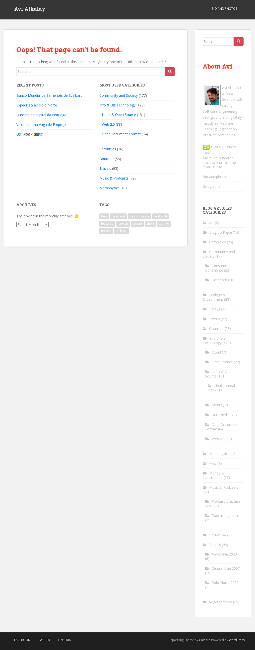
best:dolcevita (139, 216)
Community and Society (118, 95)
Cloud (216, 352)
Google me (212, 186)
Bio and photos (215, 176)
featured (107, 223)
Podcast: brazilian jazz (222, 503)
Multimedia (221, 414)
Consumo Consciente (216, 268)
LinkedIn (64, 640)
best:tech (160, 216)
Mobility (218, 405)
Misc (213, 463)
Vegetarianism (220, 602)
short (150, 223)
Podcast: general (225, 515)
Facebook (22, 640)
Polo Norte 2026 (225, 582)
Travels (105, 168)
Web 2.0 (108, 124)
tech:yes (121, 231)
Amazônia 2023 (224, 554)
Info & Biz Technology (117, 105)
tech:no (164, 223)
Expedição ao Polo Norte (36, 105)
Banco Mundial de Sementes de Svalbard (49, 95)
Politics (215, 535)
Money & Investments (213, 475)
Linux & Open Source (119, 114)
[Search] (170, 71)
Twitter (44, 640)
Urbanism (219, 280)
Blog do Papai (220, 232)
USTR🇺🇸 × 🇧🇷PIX (29, 134)
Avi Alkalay (29, 8)
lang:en (123, 223)
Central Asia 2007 (226, 568)
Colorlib (204, 640)
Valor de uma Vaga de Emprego (41, 124)
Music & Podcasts (113, 178)
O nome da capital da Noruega (41, 114)
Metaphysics (109, 188)
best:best (118, 216)
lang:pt (137, 223)
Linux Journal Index (221, 387)
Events (214, 318)
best (104, 216)
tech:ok (106, 231)
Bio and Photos (224, 8)
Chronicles (107, 149)
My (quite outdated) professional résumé (219, 160)
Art (211, 222)
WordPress (237, 640)
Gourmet (106, 158)
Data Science (222, 362)
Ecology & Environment (214, 297)
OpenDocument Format (121, 134)
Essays (214, 309)
